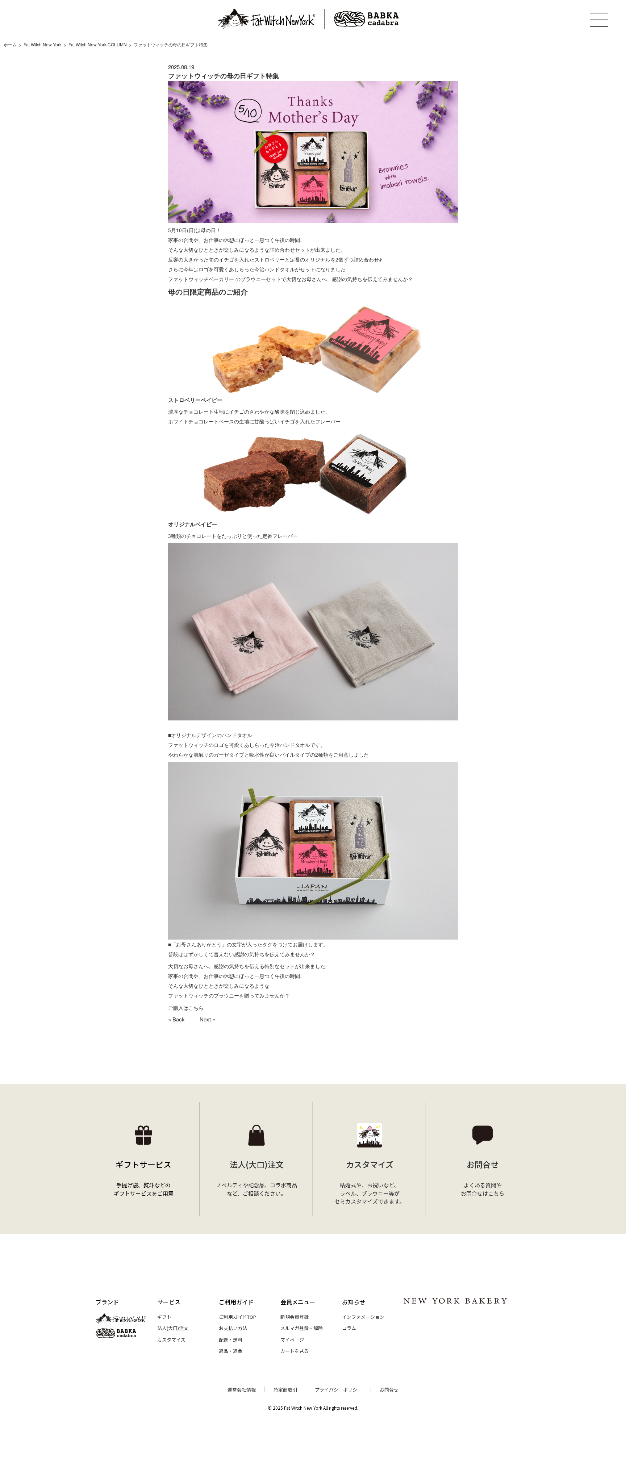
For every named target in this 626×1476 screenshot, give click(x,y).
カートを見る (294, 1350)
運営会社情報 (242, 1389)
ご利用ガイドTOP (237, 1316)
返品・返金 (230, 1350)
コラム (349, 1328)
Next (205, 1019)
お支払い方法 (233, 1328)
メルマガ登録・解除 (301, 1328)
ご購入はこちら (186, 1007)
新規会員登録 (294, 1316)
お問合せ (389, 1389)
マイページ (292, 1339)
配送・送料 (230, 1339)
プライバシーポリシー (338, 1389)
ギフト (164, 1316)
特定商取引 (285, 1389)
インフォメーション (363, 1316)
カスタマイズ (171, 1339)
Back (178, 1019)
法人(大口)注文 (172, 1328)
